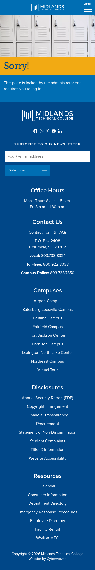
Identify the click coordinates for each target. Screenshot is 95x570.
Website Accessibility (47, 458)
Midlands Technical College (47, 7)
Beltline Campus (47, 318)
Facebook (35, 131)
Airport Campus (47, 300)
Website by (48, 559)
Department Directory (47, 503)
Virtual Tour (47, 369)
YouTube (54, 131)
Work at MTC (47, 538)
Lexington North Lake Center (47, 352)
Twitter (48, 131)
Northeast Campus (47, 361)
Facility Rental (47, 529)
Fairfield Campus (48, 326)
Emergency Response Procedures (47, 512)
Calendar (47, 486)
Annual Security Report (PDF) (47, 397)
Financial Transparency (47, 415)
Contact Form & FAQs (48, 232)
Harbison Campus (47, 344)
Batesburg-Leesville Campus (47, 309)
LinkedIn (60, 131)
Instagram (42, 131)
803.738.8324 (53, 255)
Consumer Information (47, 494)
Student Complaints (47, 441)
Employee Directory (47, 520)
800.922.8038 (56, 264)
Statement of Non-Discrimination (48, 432)
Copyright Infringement (47, 406)
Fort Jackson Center (47, 335)
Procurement (47, 423)
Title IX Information (47, 449)
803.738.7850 (62, 272)
